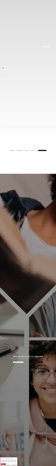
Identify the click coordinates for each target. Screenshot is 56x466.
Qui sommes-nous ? (29, 46)
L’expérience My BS (22, 46)
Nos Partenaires (36, 46)
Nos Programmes (16, 46)
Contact (40, 46)
